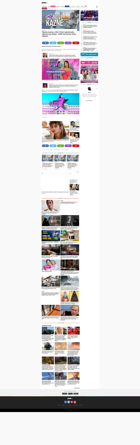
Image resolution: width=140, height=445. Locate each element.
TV (70, 6)
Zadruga (53, 6)
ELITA (44, 149)
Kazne (52, 149)
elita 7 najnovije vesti (65, 149)
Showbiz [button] (58, 6)
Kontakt (59, 405)
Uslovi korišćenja (75, 405)
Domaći (43, 30)
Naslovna (44, 6)
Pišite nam (81, 405)
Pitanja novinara (57, 149)
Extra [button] (82, 6)
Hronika (62, 6)
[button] (43, 160)
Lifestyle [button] (78, 6)
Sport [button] (73, 6)
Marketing (64, 405)
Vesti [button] (49, 6)
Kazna (48, 149)
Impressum (68, 405)
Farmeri (67, 6)
